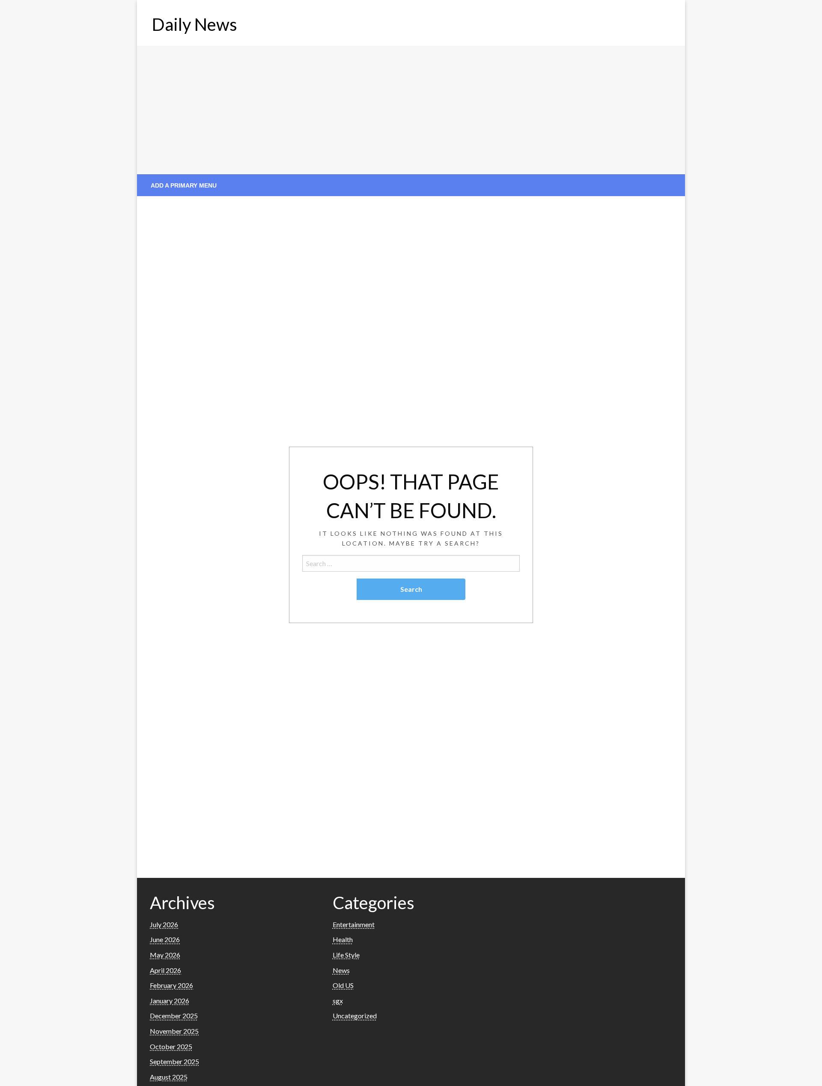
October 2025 (171, 1046)
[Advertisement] (411, 110)
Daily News (194, 24)
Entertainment (354, 924)
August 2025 (169, 1077)
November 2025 (174, 1031)
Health (343, 939)
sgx (338, 1000)
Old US (343, 985)
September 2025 (174, 1061)
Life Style (346, 955)
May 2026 (165, 955)
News (341, 970)
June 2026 (165, 939)
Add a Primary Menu (184, 185)
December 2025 (174, 1015)
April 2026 (165, 970)
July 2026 (164, 924)
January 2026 (169, 1000)
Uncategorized (355, 1015)
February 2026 (171, 985)
